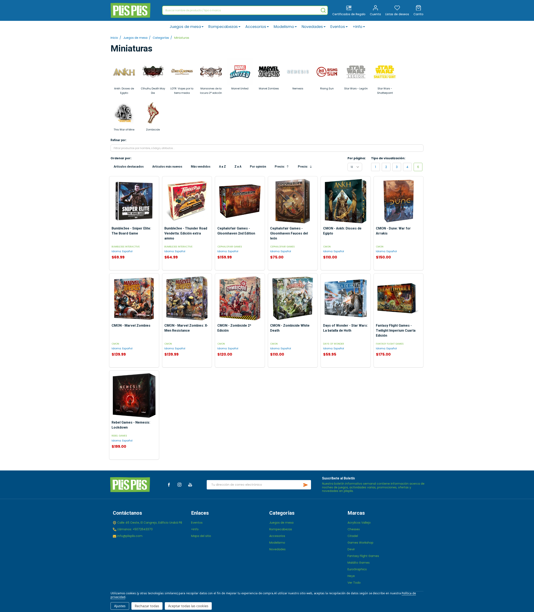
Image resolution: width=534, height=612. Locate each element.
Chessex (354, 529)
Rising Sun (327, 88)
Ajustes (120, 606)
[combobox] (245, 10)
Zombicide (153, 129)
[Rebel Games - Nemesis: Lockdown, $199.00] (134, 395)
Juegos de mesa (185, 26)
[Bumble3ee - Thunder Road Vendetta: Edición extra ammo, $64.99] (186, 201)
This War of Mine (124, 129)
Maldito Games (359, 563)
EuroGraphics (357, 569)
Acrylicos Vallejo (359, 522)
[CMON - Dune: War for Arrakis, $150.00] (398, 201)
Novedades (312, 26)
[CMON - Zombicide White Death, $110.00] (292, 298)
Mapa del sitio (201, 536)
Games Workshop (360, 543)
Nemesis (297, 88)
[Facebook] (169, 484)
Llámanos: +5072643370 (135, 529)
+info (357, 26)
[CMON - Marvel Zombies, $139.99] (134, 298)
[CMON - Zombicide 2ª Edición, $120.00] (239, 298)
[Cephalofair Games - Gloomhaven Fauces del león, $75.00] (292, 201)
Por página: (357, 158)
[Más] (203, 26)
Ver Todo (354, 583)
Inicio (114, 38)
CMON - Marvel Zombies (131, 325)
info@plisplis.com (129, 536)
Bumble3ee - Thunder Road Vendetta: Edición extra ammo (185, 233)
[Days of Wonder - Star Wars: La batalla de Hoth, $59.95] (345, 298)
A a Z (222, 166)
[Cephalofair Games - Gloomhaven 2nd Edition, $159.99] (239, 201)
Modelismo (284, 26)
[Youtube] (190, 484)
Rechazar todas (147, 606)
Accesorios (255, 26)
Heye (351, 576)
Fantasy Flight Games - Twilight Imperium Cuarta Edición (396, 330)
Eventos (337, 26)
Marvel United (239, 88)
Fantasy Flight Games (363, 556)
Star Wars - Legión (356, 88)
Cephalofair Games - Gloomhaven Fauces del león (289, 233)
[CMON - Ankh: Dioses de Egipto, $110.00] (345, 201)
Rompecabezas (223, 26)
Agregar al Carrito (134, 268)
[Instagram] (179, 484)
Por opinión (258, 166)
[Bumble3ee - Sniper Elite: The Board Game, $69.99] (134, 201)
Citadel (353, 536)
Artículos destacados (129, 166)
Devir (351, 549)
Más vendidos (200, 166)
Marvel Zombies (269, 88)
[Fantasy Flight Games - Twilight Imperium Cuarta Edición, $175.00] (398, 298)
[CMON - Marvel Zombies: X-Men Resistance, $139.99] (186, 298)
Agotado (187, 268)
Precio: (283, 167)
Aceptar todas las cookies (188, 606)
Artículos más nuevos (167, 166)
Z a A (237, 166)
